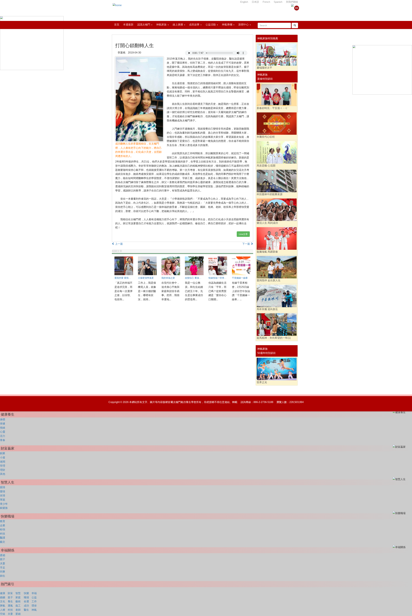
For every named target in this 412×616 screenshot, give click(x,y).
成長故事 (194, 24)
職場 (26, 597)
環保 (34, 605)
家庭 (18, 597)
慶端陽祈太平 (264, 67)
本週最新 (128, 24)
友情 (2, 495)
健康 (2, 593)
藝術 (18, 601)
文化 (2, 601)
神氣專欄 (227, 24)
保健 (2, 423)
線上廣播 (178, 24)
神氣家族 (161, 24)
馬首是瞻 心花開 (266, 165)
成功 (26, 605)
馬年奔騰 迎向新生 (267, 309)
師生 (2, 575)
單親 (2, 499)
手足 (2, 567)
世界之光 (262, 382)
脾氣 (2, 605)
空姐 (2, 613)
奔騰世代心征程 (266, 136)
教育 (2, 521)
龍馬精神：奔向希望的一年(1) (274, 337)
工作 (34, 601)
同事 (2, 571)
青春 (2, 440)
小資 (2, 457)
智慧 (18, 593)
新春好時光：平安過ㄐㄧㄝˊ (272, 108)
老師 (18, 609)
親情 (2, 487)
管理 (2, 465)
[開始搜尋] (295, 25)
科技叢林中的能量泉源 (269, 194)
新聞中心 (243, 24)
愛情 (2, 491)
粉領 (2, 529)
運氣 (10, 605)
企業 (2, 525)
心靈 (2, 431)
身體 (2, 419)
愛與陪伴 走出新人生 (269, 280)
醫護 (2, 537)
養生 (10, 601)
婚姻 (2, 597)
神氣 (34, 609)
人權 (2, 609)
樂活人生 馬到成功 (267, 223)
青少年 (4, 503)
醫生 (26, 609)
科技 (2, 533)
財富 (10, 593)
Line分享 (243, 234)
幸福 (34, 593)
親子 (2, 559)
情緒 (2, 427)
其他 (2, 474)
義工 (18, 605)
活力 (2, 436)
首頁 (116, 24)
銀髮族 (4, 508)
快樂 (26, 593)
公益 (34, 597)
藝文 (2, 541)
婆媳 (2, 555)
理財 (2, 470)
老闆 (2, 461)
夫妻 (2, 563)
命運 (26, 601)
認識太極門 (143, 24)
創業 (2, 453)
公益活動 (211, 24)
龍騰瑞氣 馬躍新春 (267, 251)
